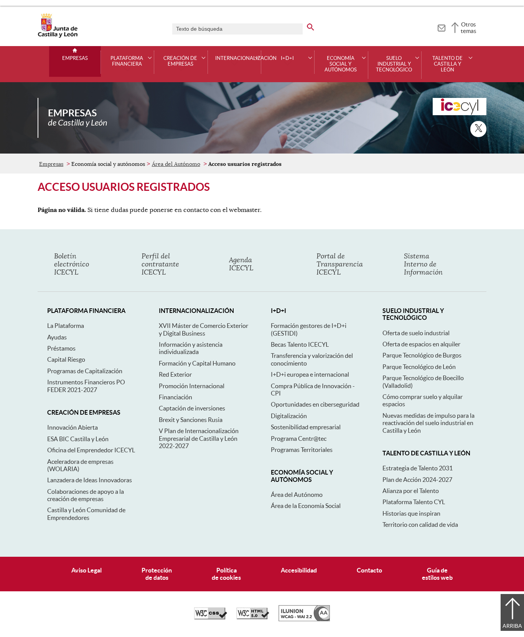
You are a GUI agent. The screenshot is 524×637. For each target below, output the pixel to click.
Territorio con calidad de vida (420, 524)
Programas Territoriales (302, 449)
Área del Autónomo (176, 163)
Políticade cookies (226, 574)
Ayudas (57, 337)
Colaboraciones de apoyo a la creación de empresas (85, 495)
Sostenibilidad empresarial (306, 427)
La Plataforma (65, 325)
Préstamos (61, 348)
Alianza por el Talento (410, 490)
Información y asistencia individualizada (190, 348)
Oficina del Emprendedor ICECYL (91, 450)
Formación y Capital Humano (197, 363)
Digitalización (289, 415)
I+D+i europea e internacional (310, 374)
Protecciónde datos (157, 574)
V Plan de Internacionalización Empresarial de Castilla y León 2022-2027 (199, 438)
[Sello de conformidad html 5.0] (252, 617)
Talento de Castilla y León (447, 64)
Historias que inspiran (411, 513)
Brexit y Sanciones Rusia (190, 419)
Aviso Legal (86, 570)
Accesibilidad (299, 570)
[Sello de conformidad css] (210, 617)
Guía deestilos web (437, 574)
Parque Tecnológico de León (419, 366)
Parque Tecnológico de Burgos (421, 355)
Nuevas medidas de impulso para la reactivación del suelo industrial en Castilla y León (428, 423)
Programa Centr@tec (298, 438)
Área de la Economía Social (306, 505)
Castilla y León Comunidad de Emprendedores (86, 513)
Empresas (75, 58)
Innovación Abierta (72, 427)
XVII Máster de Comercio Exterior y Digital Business (203, 329)
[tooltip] (441, 26)
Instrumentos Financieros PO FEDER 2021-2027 (86, 386)
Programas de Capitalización (84, 370)
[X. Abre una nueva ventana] (478, 129)
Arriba (512, 626)
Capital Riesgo (66, 359)
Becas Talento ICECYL (300, 344)
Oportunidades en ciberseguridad (315, 404)
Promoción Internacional (191, 385)
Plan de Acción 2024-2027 (417, 479)
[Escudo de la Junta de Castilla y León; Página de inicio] (57, 36)
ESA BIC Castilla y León (78, 438)
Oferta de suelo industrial (416, 332)
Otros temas (468, 27)
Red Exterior (175, 374)
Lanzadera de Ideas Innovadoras (89, 480)
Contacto (369, 570)
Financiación (175, 397)
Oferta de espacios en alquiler (421, 344)
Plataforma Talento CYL (413, 501)
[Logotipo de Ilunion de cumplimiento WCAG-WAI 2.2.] (304, 619)
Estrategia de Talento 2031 (417, 468)
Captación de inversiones (192, 408)
